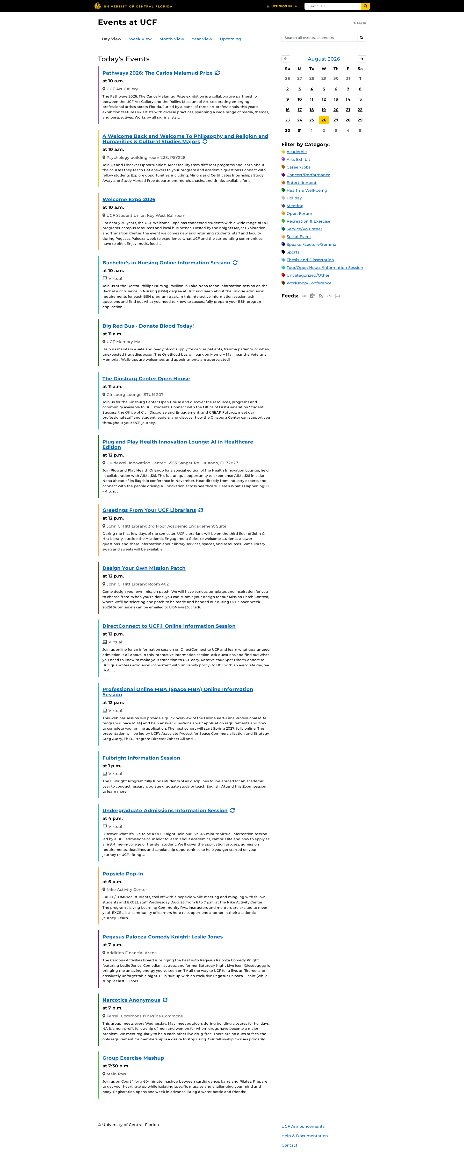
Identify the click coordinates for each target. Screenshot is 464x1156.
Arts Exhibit (298, 159)
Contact (289, 1145)
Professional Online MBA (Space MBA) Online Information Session (177, 692)
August (317, 59)
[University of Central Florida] (133, 6)
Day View (111, 39)
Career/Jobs (299, 167)
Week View (140, 39)
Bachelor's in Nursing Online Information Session (166, 263)
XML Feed (329, 296)
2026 (334, 59)
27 (299, 78)
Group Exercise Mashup (133, 1058)
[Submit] (365, 6)
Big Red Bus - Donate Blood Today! (148, 326)
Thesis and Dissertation (310, 260)
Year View (202, 39)
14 (348, 99)
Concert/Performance (308, 175)
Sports (293, 252)
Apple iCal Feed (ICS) (304, 296)
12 (324, 99)
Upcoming (230, 39)
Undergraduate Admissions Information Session (165, 810)
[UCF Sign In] (282, 6)
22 (360, 109)
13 (336, 99)
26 (287, 78)
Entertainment (302, 182)
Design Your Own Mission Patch (144, 568)
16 (288, 109)
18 (312, 109)
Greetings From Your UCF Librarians (149, 510)
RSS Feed (321, 296)
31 (348, 78)
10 (299, 99)
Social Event (299, 236)
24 (299, 120)
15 (360, 99)
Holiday (294, 198)
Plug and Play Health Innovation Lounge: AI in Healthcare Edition (177, 444)
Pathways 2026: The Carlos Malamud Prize (157, 73)
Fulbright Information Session (141, 758)
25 (311, 120)
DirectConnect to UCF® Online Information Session (169, 626)
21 (348, 109)
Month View (172, 39)
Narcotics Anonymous (131, 1000)
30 (336, 78)
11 (311, 99)
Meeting (295, 206)
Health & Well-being (307, 190)
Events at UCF (127, 22)
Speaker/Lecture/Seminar (312, 244)
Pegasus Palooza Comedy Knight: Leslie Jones (162, 937)
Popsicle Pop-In (122, 874)
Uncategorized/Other (308, 275)
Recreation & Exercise (308, 221)
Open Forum (299, 213)
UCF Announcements (303, 1126)
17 (300, 109)
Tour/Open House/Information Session (325, 267)
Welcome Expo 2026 (128, 199)
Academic (297, 151)
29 (323, 78)
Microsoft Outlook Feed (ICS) (313, 296)
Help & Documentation (305, 1136)
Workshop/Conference (309, 283)
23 (287, 120)
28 (311, 78)
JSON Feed (337, 296)
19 (324, 109)
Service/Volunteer (304, 229)
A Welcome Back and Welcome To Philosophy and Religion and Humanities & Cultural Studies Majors (185, 138)
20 (336, 109)
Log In (361, 23)
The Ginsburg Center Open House (146, 378)
